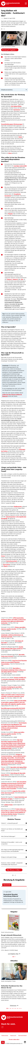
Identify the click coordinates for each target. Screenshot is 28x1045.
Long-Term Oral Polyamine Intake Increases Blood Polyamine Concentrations (14, 662)
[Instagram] (2, 1027)
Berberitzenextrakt (11, 561)
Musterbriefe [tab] (6, 885)
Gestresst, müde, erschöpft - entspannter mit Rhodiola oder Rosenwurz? (12, 863)
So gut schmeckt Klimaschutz (11, 935)
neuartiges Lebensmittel (20, 166)
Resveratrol (6, 564)
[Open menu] (3, 1042)
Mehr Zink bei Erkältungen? (8, 836)
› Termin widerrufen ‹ (14, 1039)
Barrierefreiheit (22, 1035)
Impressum (13, 1035)
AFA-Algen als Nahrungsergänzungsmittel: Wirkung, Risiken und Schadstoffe (12, 850)
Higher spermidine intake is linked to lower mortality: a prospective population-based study (13, 696)
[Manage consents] (25, 1042)
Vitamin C (9, 279)
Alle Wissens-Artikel (13, 870)
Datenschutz (5, 1035)
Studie (20, 137)
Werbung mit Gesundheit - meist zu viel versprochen (11, 843)
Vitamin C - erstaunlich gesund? (9, 823)
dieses (10, 153)
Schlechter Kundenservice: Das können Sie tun (11, 987)
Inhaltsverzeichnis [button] (7, 90)
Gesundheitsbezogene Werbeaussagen (11, 124)
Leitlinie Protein (8, 805)
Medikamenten (18, 506)
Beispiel (10, 213)
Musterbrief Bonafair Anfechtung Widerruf (10, 895)
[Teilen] (4, 29)
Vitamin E (15, 279)
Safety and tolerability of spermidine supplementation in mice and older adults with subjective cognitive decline (13, 702)
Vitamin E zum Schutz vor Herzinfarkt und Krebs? (11, 829)
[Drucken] (1, 29)
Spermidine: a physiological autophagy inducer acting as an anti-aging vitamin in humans (13, 669)
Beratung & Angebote (9, 50)
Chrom (3, 556)
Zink (22, 279)
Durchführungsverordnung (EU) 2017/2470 (13, 708)
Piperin (6, 566)
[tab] (10, 1008)
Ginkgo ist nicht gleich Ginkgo (9, 857)
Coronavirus (16, 109)
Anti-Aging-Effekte (16, 106)
